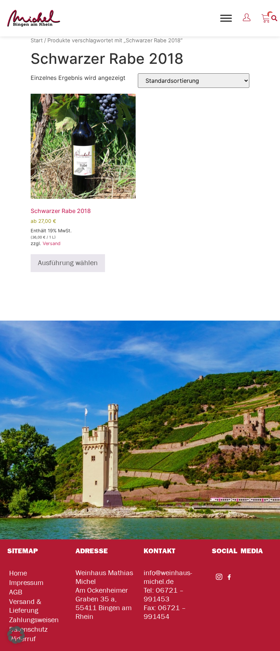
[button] (274, 18)
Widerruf (22, 638)
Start (37, 40)
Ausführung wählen (68, 262)
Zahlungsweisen (34, 619)
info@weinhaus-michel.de (168, 577)
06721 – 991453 (164, 595)
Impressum (26, 582)
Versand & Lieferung (25, 606)
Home (18, 573)
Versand (52, 243)
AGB (15, 592)
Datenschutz (28, 629)
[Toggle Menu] (226, 18)
